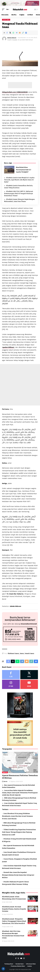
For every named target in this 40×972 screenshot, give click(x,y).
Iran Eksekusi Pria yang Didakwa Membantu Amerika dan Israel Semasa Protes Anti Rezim (17, 816)
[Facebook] (11, 674)
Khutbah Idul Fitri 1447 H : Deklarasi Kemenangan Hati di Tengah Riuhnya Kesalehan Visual (18, 194)
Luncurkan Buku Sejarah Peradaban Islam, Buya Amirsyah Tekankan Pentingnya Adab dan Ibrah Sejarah (20, 792)
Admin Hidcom (11, 37)
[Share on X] (10, 32)
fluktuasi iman (13, 653)
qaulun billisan (8, 347)
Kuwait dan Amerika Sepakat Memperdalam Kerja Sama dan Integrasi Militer (18, 874)
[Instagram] (11, 684)
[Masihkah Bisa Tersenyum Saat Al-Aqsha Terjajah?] (9, 169)
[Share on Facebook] (7, 32)
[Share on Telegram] (16, 32)
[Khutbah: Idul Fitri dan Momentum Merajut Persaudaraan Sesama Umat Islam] (33, 933)
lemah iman (29, 653)
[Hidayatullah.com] (20, 9)
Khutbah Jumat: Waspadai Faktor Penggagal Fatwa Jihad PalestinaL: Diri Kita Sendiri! (14, 921)
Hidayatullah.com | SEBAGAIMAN (14, 92)
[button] (4, 9)
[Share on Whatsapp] (13, 32)
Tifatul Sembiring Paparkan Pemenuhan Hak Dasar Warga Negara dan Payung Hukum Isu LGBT (19, 832)
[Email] (19, 32)
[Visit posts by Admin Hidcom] (4, 39)
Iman (22, 653)
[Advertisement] (20, 85)
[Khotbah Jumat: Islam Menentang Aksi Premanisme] (33, 899)
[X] (29, 674)
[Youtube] (29, 684)
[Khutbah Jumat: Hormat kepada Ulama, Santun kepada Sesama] (33, 909)
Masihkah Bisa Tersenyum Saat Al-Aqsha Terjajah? (23, 169)
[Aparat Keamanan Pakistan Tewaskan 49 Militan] (20, 762)
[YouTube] (21, 958)
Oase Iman (6, 19)
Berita (5, 772)
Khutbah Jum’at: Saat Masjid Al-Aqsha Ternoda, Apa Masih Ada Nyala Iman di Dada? (19, 180)
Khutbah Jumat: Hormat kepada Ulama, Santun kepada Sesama (14, 909)
